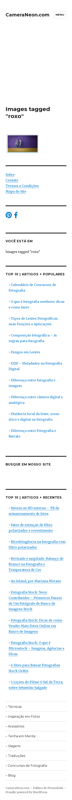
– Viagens (13, 746)
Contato (12, 180)
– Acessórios (15, 726)
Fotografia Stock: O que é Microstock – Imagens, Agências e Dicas (36, 648)
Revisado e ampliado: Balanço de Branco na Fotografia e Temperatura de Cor (36, 564)
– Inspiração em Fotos (23, 716)
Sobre (10, 175)
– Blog (11, 775)
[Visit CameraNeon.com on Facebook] (16, 216)
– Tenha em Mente (21, 736)
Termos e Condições (22, 186)
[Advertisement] (36, 67)
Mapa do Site (16, 191)
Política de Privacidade (48, 788)
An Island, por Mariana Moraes (36, 581)
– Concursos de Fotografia (26, 766)
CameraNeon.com (27, 15)
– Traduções (15, 756)
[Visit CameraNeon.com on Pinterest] (9, 216)
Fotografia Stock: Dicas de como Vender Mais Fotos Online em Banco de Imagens (35, 625)
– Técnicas (14, 707)
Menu (60, 14)
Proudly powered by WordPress (26, 792)
